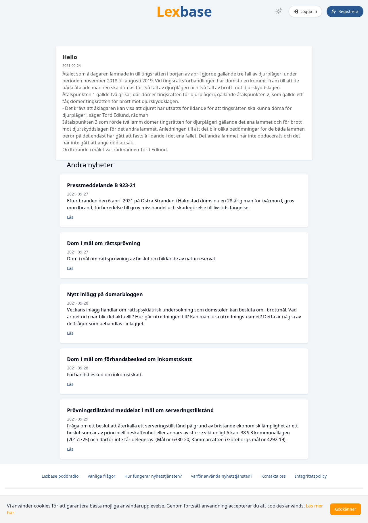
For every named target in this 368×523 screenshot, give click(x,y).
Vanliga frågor (101, 476)
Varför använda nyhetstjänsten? (221, 476)
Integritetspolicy (311, 476)
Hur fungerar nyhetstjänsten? (153, 476)
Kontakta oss (273, 476)
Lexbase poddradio (60, 476)
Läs (70, 217)
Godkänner (345, 509)
